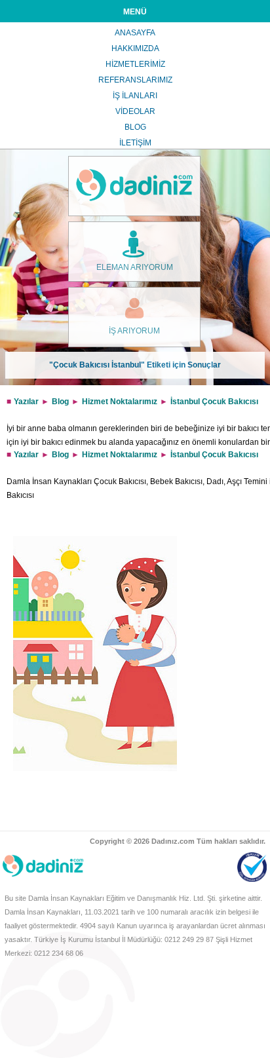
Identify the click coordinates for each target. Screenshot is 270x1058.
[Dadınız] (134, 186)
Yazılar (26, 401)
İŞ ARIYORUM (134, 330)
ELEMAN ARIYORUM (134, 267)
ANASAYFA (135, 32)
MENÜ (135, 11)
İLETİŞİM (135, 142)
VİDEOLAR (135, 111)
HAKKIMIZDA (135, 48)
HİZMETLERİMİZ (135, 64)
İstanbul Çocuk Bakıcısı (214, 401)
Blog (60, 401)
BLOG (135, 127)
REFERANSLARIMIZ (135, 80)
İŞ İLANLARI (135, 95)
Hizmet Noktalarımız (119, 401)
